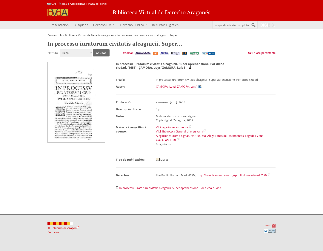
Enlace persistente (264, 53)
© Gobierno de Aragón (62, 228)
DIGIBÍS (267, 225)
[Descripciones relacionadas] (200, 86)
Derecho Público (132, 25)
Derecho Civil (102, 25)
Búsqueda (81, 25)
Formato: (53, 52)
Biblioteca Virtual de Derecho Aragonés (89, 35)
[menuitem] (59, 25)
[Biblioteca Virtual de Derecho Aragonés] (57, 12)
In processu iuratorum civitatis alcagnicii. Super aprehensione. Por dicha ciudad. (170, 188)
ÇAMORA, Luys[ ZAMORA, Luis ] (176, 86)
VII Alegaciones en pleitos (172, 127)
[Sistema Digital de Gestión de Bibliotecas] (266, 25)
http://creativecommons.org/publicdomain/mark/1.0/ (232, 175)
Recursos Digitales (165, 25)
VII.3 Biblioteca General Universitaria (179, 131)
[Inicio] (60, 35)
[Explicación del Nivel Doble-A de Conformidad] (270, 231)
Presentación (59, 25)
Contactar (53, 232)
